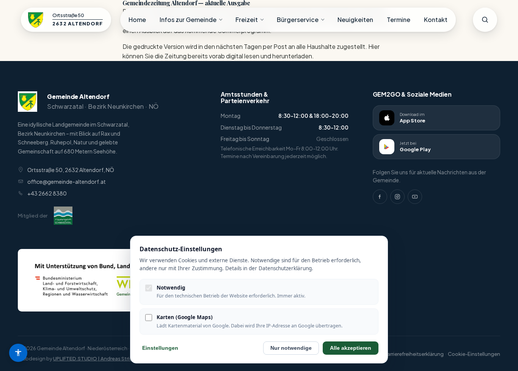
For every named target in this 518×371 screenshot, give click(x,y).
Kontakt (435, 19)
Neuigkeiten (355, 19)
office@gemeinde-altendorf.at (66, 181)
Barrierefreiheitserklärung (414, 354)
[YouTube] (415, 196)
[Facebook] (380, 196)
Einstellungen (160, 348)
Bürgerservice (298, 19)
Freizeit (246, 19)
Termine (398, 19)
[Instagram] (397, 196)
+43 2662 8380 (47, 193)
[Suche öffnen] (485, 20)
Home (137, 19)
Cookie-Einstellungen (474, 354)
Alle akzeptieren (350, 348)
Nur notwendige (291, 348)
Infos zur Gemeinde (188, 19)
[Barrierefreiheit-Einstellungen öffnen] (18, 353)
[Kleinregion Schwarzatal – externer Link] (63, 216)
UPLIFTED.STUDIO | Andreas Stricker (96, 358)
